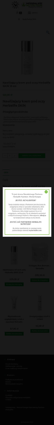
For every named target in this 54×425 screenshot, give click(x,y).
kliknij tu (43, 215)
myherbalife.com (35, 230)
